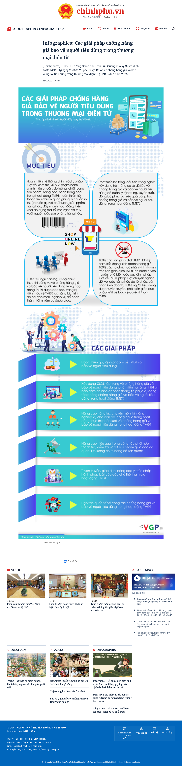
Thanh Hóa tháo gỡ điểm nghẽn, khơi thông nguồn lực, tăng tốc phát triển (26, 684)
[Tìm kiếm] (173, 28)
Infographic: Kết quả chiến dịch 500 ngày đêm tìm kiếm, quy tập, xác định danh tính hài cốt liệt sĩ (112, 684)
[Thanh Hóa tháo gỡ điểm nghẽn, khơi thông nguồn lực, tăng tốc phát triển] (26, 665)
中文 (115, 17)
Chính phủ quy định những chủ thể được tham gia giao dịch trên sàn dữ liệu (149, 586)
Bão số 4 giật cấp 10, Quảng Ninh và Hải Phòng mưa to (69, 700)
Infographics (52, 28)
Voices (105, 28)
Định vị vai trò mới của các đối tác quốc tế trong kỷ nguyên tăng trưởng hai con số (112, 698)
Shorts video (124, 28)
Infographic (106, 649)
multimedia (24, 29)
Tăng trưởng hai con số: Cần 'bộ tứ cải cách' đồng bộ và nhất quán (111, 710)
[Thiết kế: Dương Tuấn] (91, 313)
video (15, 570)
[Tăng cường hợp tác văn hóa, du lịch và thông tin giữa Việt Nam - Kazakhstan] (109, 586)
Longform (145, 28)
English (107, 17)
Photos (163, 28)
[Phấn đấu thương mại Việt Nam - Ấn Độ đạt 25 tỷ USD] (26, 586)
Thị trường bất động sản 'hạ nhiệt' (68, 691)
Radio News (144, 570)
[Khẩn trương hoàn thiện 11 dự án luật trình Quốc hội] (67, 586)
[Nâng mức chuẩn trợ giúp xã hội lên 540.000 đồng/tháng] (69, 665)
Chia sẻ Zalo (73, 561)
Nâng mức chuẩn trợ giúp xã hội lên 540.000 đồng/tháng (69, 683)
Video (90, 28)
